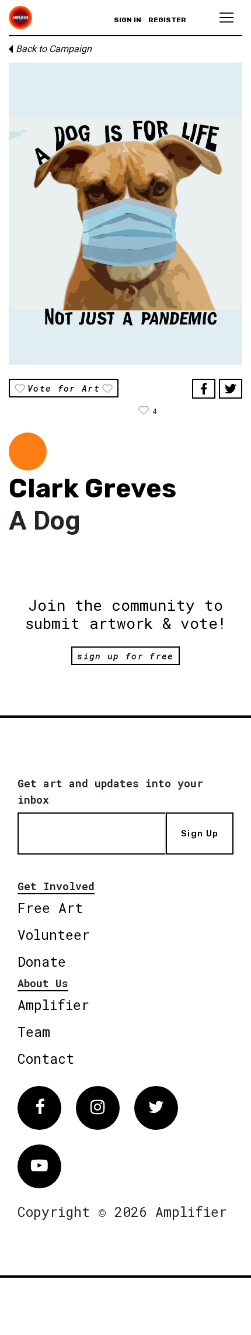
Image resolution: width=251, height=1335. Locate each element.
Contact (46, 1058)
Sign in (127, 20)
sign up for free (125, 656)
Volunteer (54, 934)
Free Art (50, 907)
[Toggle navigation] (226, 17)
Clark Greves (92, 488)
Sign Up (199, 833)
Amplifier (53, 1005)
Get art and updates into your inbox (110, 791)
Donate (42, 961)
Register (167, 20)
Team (34, 1031)
